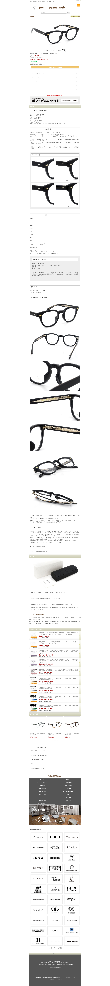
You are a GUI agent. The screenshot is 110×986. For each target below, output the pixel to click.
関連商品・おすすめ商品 (36, 629)
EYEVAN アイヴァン (75, 16)
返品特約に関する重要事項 (38, 64)
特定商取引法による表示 (55, 776)
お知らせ (42, 779)
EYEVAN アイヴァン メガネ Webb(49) (72, 733)
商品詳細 (32, 106)
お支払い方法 (42, 800)
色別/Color (68, 788)
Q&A (68, 794)
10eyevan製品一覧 (40, 546)
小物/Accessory (69, 791)
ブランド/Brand (42, 782)
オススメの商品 (34, 714)
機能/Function (42, 788)
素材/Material (68, 785)
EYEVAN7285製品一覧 (41, 551)
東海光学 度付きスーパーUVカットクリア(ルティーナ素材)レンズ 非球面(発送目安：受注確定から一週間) (58, 652)
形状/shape (69, 782)
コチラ (49, 518)
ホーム (49, 775)
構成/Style (42, 785)
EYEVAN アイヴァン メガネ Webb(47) (37, 733)
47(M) (67, 180)
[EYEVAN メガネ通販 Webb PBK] (55, 48)
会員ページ (68, 800)
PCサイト (78, 0)
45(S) (43, 180)
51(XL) (67, 206)
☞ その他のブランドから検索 (55, 948)
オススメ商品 (42, 794)
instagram (42, 803)
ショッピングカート (78, 5)
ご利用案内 (68, 797)
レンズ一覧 (69, 779)
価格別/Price (42, 791)
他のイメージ (33, 556)
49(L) (43, 206)
